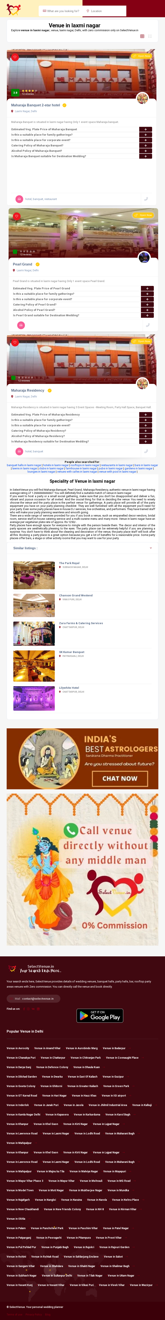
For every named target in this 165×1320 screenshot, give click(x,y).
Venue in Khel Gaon (46, 1124)
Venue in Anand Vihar (47, 1048)
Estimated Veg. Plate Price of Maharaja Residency (45, 414)
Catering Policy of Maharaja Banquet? (37, 145)
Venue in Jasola (73, 1105)
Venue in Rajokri (84, 1247)
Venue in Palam (16, 1228)
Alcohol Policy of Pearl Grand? (34, 310)
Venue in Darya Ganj (19, 1067)
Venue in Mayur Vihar (62, 1180)
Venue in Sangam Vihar (21, 1266)
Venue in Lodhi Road (87, 1133)
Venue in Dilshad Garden (22, 1076)
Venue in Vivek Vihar (112, 1285)
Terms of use (14, 1314)
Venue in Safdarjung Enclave (81, 1256)
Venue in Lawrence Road (22, 1133)
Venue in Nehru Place (125, 1199)
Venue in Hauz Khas (84, 1095)
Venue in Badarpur (114, 1048)
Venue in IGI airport (114, 1095)
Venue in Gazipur (113, 1076)
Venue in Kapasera (57, 1114)
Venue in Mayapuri (114, 1171)
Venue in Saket (113, 1256)
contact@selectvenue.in (37, 998)
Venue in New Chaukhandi (23, 1209)
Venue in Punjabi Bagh (55, 1247)
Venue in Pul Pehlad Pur (21, 1247)
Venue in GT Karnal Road (22, 1095)
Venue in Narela (97, 1199)
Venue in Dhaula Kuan (86, 1067)
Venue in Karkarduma (87, 1114)
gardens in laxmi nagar (139, 468)
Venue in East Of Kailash (82, 1076)
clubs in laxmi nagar (51, 468)
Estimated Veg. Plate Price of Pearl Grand (41, 288)
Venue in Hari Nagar (54, 1095)
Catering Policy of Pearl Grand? (35, 304)
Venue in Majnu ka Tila (50, 1171)
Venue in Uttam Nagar (121, 1275)
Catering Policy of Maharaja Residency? (38, 430)
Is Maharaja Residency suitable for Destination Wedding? (50, 441)
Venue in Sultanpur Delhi (57, 1275)
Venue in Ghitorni (51, 1086)
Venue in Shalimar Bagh (115, 1266)
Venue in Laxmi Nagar (56, 1133)
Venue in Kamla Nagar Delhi (23, 1114)
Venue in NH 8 (95, 1209)
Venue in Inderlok (18, 1105)
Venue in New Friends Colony (62, 1209)
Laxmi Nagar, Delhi (25, 111)
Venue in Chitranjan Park (86, 1057)
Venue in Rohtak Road (44, 1256)
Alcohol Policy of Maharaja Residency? (38, 436)
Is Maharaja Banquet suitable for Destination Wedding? (48, 156)
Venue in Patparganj (19, 1237)
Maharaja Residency (28, 390)
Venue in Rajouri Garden (114, 1247)
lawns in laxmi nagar (24, 468)
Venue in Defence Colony (52, 1067)
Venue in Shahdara (51, 1266)
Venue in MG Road (119, 1180)
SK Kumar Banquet (71, 652)
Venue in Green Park (116, 1086)
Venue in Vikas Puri (82, 1285)
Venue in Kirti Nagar (75, 1124)
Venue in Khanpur (17, 1124)
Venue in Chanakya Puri (21, 1057)
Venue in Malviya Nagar (84, 1171)
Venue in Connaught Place (122, 1057)
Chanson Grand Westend (76, 595)
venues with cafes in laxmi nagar (77, 471)
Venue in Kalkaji (142, 1105)
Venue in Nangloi (45, 1199)
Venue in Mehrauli (91, 1180)
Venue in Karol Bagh (117, 1114)
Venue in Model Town (20, 1190)
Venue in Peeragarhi (48, 1237)
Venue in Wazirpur (141, 1285)
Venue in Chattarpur (53, 1057)
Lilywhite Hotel (69, 687)
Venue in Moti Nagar (51, 1190)
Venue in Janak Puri (46, 1105)
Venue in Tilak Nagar (89, 1275)
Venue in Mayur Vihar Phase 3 (25, 1180)
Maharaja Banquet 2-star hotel (35, 105)
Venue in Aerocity (18, 1048)
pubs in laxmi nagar (111, 468)
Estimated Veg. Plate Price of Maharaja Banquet (44, 129)
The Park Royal (69, 563)
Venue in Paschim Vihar (83, 1228)
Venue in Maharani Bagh (119, 1133)
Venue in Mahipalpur (19, 1143)
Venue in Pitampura (79, 1237)
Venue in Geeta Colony (21, 1086)
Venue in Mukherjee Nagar (85, 1190)
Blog (47, 1314)
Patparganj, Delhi (73, 656)
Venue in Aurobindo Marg (82, 1048)
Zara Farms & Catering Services (81, 623)
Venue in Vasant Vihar (51, 1285)
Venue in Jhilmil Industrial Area (108, 1105)
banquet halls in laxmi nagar (24, 465)
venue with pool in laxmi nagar (117, 471)
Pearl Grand (23, 264)
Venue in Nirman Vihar (122, 1209)
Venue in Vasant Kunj (19, 1285)
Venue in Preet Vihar (109, 1237)
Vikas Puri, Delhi (72, 599)
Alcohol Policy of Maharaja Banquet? (36, 150)
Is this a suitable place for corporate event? (40, 140)
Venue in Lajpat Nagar (106, 1124)
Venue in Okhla (16, 1218)
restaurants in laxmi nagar (117, 465)
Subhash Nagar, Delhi (75, 567)
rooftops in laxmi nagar (84, 465)
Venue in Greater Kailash (82, 1086)
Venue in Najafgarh (18, 1199)
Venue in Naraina (71, 1199)
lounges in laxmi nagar (41, 471)
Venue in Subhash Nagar (22, 1275)
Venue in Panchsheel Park (47, 1228)
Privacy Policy (34, 1314)
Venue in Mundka (118, 1190)
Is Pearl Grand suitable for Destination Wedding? (46, 315)
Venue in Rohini (16, 1256)
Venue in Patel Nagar (116, 1228)
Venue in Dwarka (52, 1076)
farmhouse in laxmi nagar (81, 468)
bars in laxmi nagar (146, 465)
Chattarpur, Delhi (73, 627)
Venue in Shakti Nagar (81, 1266)
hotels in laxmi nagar (56, 465)
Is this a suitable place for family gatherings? (42, 134)
